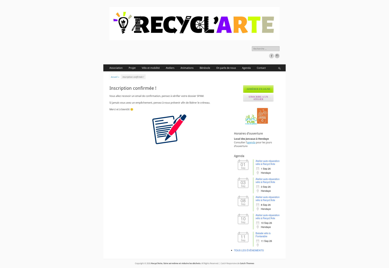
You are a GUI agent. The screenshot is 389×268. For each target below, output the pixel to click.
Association (116, 68)
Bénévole (205, 68)
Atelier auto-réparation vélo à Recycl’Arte (268, 162)
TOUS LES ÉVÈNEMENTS (249, 250)
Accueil (115, 76)
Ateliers (170, 68)
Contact (261, 68)
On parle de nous (226, 68)
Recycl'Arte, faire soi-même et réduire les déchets (175, 263)
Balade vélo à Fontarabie (263, 234)
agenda (251, 142)
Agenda (246, 68)
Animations (187, 68)
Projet (132, 68)
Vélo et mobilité (151, 68)
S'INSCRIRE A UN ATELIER (258, 98)
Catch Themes (247, 263)
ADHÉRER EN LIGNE (258, 89)
